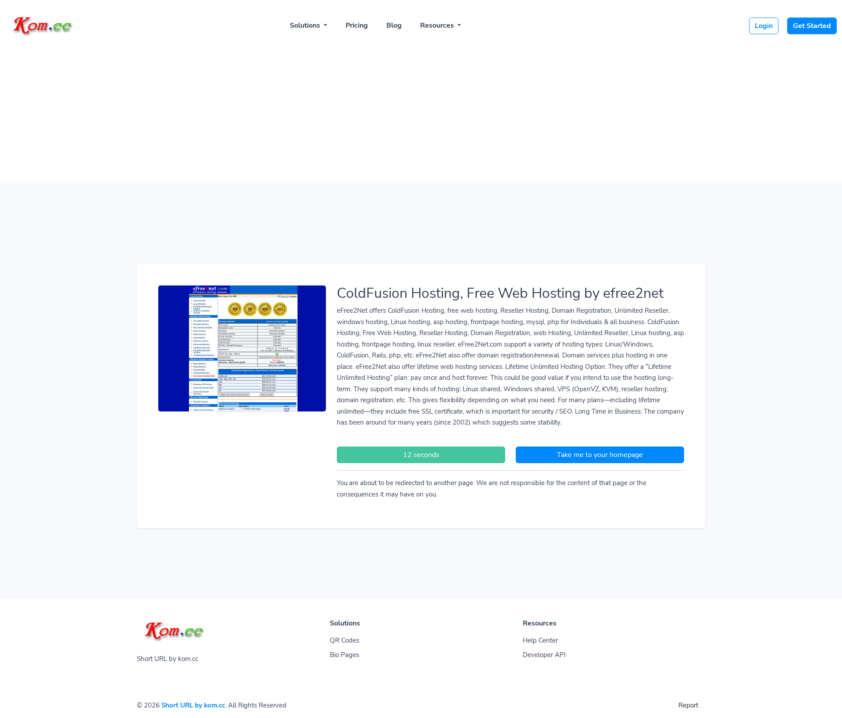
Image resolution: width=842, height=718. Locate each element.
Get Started (812, 26)
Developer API (544, 654)
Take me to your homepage (600, 455)
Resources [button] (438, 25)
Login (764, 26)
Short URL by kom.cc (193, 705)
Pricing (357, 25)
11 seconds (421, 455)
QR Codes (344, 640)
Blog (394, 25)
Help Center (540, 640)
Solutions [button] (306, 25)
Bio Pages (344, 654)
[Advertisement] (421, 110)
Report (688, 705)
